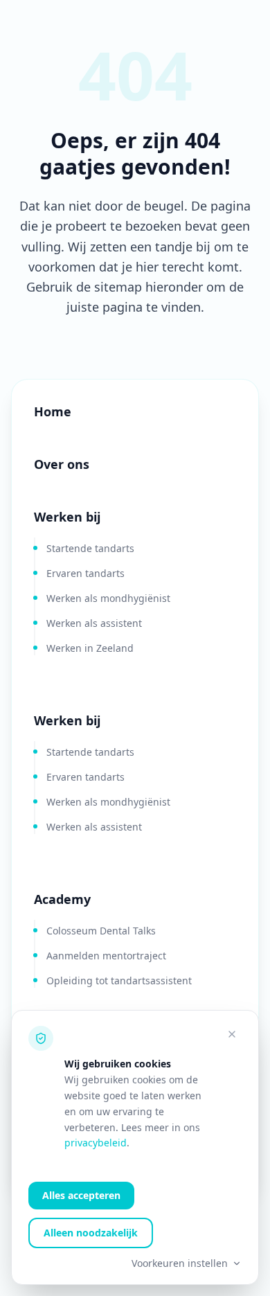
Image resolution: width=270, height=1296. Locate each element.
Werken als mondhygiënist (108, 598)
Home (52, 411)
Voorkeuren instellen (180, 1263)
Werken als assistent (94, 623)
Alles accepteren (81, 1195)
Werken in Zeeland (90, 648)
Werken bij (67, 516)
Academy (62, 899)
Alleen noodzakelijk (91, 1232)
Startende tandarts (90, 548)
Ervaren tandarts (85, 573)
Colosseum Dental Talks (101, 930)
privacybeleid (95, 1142)
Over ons (61, 464)
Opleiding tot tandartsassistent (119, 980)
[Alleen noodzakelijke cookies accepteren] (232, 1034)
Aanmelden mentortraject (106, 955)
